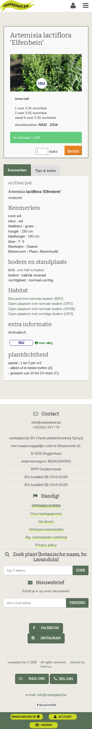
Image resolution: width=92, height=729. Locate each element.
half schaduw (34, 270)
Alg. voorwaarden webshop (46, 537)
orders (46, 725)
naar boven (47, 705)
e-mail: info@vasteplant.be (46, 695)
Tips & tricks (45, 171)
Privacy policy (46, 545)
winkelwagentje (24, 716)
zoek (80, 570)
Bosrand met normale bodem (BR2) (35, 299)
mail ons (34, 679)
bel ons (65, 679)
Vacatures (46, 521)
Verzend (77, 603)
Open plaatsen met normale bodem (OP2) (40, 304)
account (65, 716)
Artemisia (16, 192)
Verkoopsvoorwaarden (46, 529)
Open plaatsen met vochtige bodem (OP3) (40, 314)
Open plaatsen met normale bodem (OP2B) (41, 309)
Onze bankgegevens (46, 514)
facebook (48, 628)
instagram (48, 638)
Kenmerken (17, 170)
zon (20, 270)
